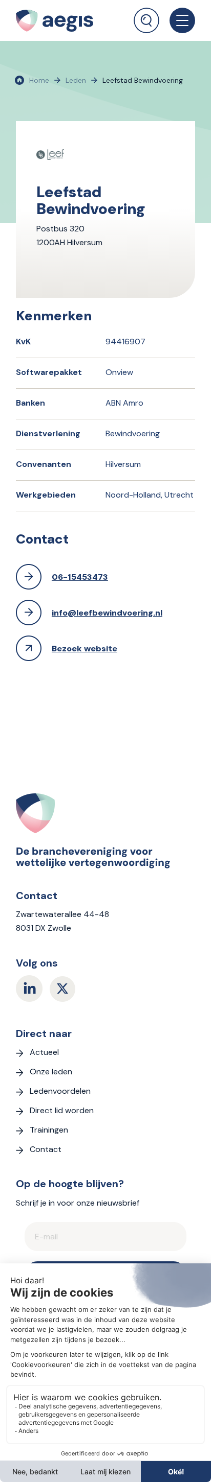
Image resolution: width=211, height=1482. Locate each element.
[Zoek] (146, 20)
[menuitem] (146, 16)
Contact (45, 1149)
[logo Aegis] (65, 20)
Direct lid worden (62, 1110)
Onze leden (51, 1071)
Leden (76, 80)
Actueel (44, 1052)
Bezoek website (84, 648)
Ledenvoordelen (60, 1091)
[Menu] (177, 20)
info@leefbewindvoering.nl (107, 612)
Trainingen (49, 1129)
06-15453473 (80, 577)
